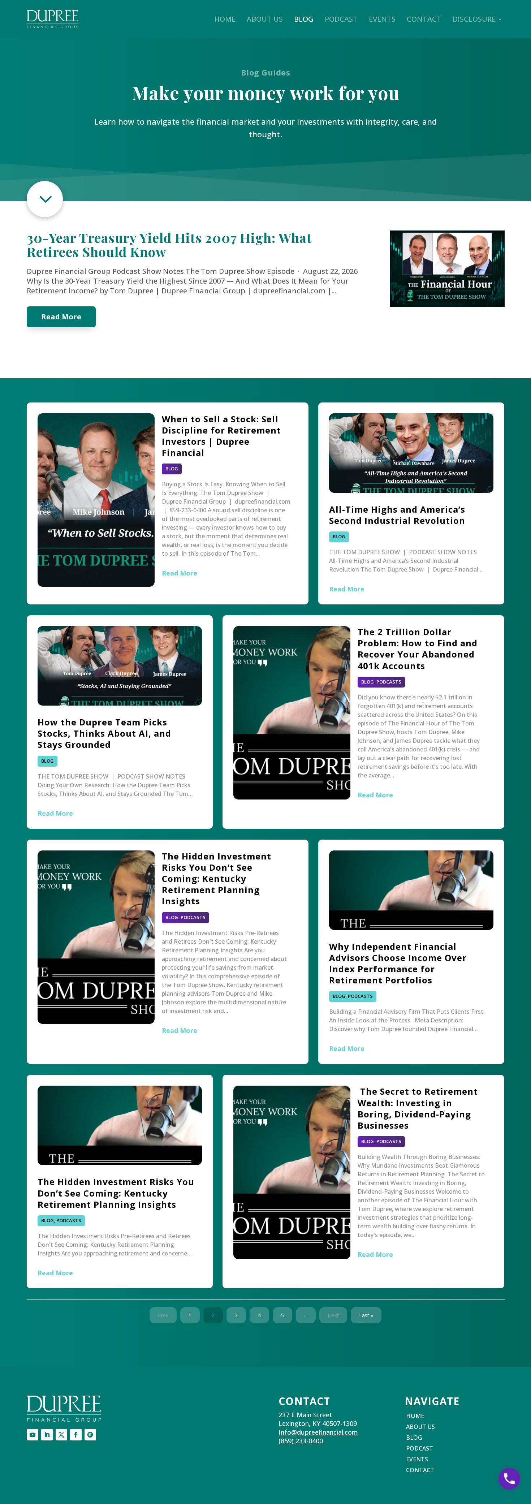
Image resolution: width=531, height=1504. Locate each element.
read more (61, 317)
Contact (424, 19)
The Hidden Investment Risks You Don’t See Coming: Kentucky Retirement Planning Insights (216, 878)
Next (333, 1315)
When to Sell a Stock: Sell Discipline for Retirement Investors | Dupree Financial (221, 436)
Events (382, 19)
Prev (163, 1315)
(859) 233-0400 (301, 1440)
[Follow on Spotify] (90, 1434)
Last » (366, 1315)
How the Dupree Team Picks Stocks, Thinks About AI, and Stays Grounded (104, 733)
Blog (304, 19)
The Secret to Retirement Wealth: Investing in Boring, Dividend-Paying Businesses (418, 1108)
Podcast (341, 19)
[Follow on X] (61, 1434)
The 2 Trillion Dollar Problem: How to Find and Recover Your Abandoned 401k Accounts (418, 649)
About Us (265, 19)
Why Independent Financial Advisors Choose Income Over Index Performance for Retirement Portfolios (398, 963)
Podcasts (388, 681)
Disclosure (474, 19)
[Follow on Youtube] (32, 1434)
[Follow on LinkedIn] (47, 1434)
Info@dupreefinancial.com (318, 1432)
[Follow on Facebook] (76, 1434)
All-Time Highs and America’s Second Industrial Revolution (397, 514)
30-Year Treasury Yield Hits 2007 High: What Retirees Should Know (169, 244)
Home (225, 19)
